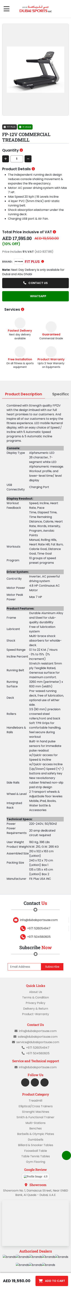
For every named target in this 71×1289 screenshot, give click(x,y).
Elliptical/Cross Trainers (36, 1106)
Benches (35, 1128)
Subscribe (52, 967)
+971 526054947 (38, 928)
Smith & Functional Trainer (35, 1117)
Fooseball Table (35, 1151)
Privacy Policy (35, 1003)
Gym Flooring (35, 1162)
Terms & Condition (35, 997)
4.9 (45, 1176)
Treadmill (35, 1100)
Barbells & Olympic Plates (35, 1134)
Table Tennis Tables (35, 1156)
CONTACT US (38, 283)
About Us (35, 992)
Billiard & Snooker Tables (35, 1145)
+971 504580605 (39, 937)
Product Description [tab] (23, 394)
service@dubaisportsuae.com (37, 1042)
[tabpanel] (35, 642)
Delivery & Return (35, 1009)
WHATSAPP (37, 296)
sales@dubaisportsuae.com (38, 1037)
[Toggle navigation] (6, 8)
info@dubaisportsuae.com (39, 920)
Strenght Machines (35, 1112)
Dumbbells (35, 1139)
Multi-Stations (35, 1123)
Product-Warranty (35, 1014)
